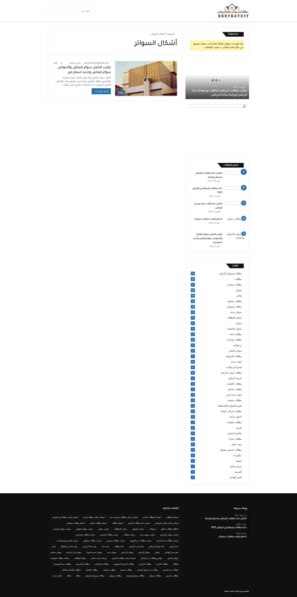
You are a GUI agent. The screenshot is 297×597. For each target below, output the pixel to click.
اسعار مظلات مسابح (76, 523)
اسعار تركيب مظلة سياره (94, 517)
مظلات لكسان (91, 569)
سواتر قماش (235, 350)
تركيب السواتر (138, 528)
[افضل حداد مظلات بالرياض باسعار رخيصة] (234, 177)
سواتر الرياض (144, 552)
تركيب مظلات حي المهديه (141, 540)
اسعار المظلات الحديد (151, 517)
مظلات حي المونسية (62, 564)
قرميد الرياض (235, 378)
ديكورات (237, 455)
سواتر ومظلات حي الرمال (152, 558)
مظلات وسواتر (234, 306)
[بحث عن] (51, 10)
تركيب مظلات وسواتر (92, 540)
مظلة (78, 575)
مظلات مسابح (235, 301)
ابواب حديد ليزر (234, 394)
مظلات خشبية (235, 400)
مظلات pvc (236, 334)
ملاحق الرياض (235, 433)
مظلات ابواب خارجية (231, 372)
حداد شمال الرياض (156, 546)
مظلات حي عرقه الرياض (147, 569)
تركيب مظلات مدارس (115, 540)
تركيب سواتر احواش (84, 528)
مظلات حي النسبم (170, 569)
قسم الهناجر (235, 477)
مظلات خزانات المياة (231, 411)
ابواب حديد (236, 361)
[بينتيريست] (121, 11)
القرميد (238, 471)
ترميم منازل (236, 466)
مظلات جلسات (234, 422)
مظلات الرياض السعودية (123, 564)
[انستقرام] (101, 11)
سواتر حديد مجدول (94, 552)
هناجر (239, 295)
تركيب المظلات (120, 528)
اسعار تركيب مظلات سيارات (208, 219)
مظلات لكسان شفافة (71, 569)
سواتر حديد (236, 312)
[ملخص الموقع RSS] (96, 11)
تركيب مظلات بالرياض (85, 534)
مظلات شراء (235, 438)
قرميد (239, 427)
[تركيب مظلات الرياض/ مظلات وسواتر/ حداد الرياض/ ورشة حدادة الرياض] (217, 80)
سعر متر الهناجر (171, 552)
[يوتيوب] (111, 11)
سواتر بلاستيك (234, 328)
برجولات (237, 345)
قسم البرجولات (234, 367)
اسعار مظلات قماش (98, 523)
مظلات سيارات (234, 284)
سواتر (239, 290)
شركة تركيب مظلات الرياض (124, 558)
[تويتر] (127, 11)
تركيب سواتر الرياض (62, 528)
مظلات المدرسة (83, 564)
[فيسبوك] (132, 11)
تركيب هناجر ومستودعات (67, 540)
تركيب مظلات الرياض (109, 534)
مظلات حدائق (235, 389)
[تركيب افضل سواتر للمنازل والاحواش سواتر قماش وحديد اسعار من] (234, 238)
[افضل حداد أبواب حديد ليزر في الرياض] (234, 208)
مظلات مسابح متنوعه (135, 575)
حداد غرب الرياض (136, 546)
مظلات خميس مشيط (231, 449)
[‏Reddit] (106, 11)
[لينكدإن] (116, 11)
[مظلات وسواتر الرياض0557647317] (233, 11)
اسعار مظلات (117, 523)
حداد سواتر (173, 546)
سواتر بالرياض (127, 552)
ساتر (54, 546)
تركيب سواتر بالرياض (169, 534)
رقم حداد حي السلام (69, 546)
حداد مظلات (119, 546)
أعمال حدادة (235, 416)
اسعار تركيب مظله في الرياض (65, 517)
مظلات (238, 279)
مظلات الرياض (145, 564)
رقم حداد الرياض (89, 546)
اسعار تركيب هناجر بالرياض (166, 523)
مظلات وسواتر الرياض (230, 273)
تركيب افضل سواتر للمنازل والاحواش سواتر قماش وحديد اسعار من (207, 238)
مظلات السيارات (101, 564)
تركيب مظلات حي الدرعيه (167, 540)
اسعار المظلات (234, 317)
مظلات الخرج (162, 564)
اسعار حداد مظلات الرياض (139, 523)
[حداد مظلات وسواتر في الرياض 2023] (234, 192)
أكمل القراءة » (101, 91)
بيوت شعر (237, 444)
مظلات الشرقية (234, 356)
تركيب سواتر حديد (147, 534)
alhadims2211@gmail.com (96, 63)
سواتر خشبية (56, 552)
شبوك (239, 460)
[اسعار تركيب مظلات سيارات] (234, 223)
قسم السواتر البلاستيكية (230, 405)
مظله (69, 575)
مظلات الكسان (234, 383)
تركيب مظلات (129, 534)
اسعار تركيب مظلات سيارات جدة (123, 517)
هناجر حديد (57, 575)
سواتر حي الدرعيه (73, 552)
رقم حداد (105, 546)
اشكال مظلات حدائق (169, 528)
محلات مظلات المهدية (60, 558)
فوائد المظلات (80, 558)
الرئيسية (171, 33)
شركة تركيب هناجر (99, 558)
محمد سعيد (229, 590)
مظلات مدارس (172, 575)
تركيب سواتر (103, 528)
